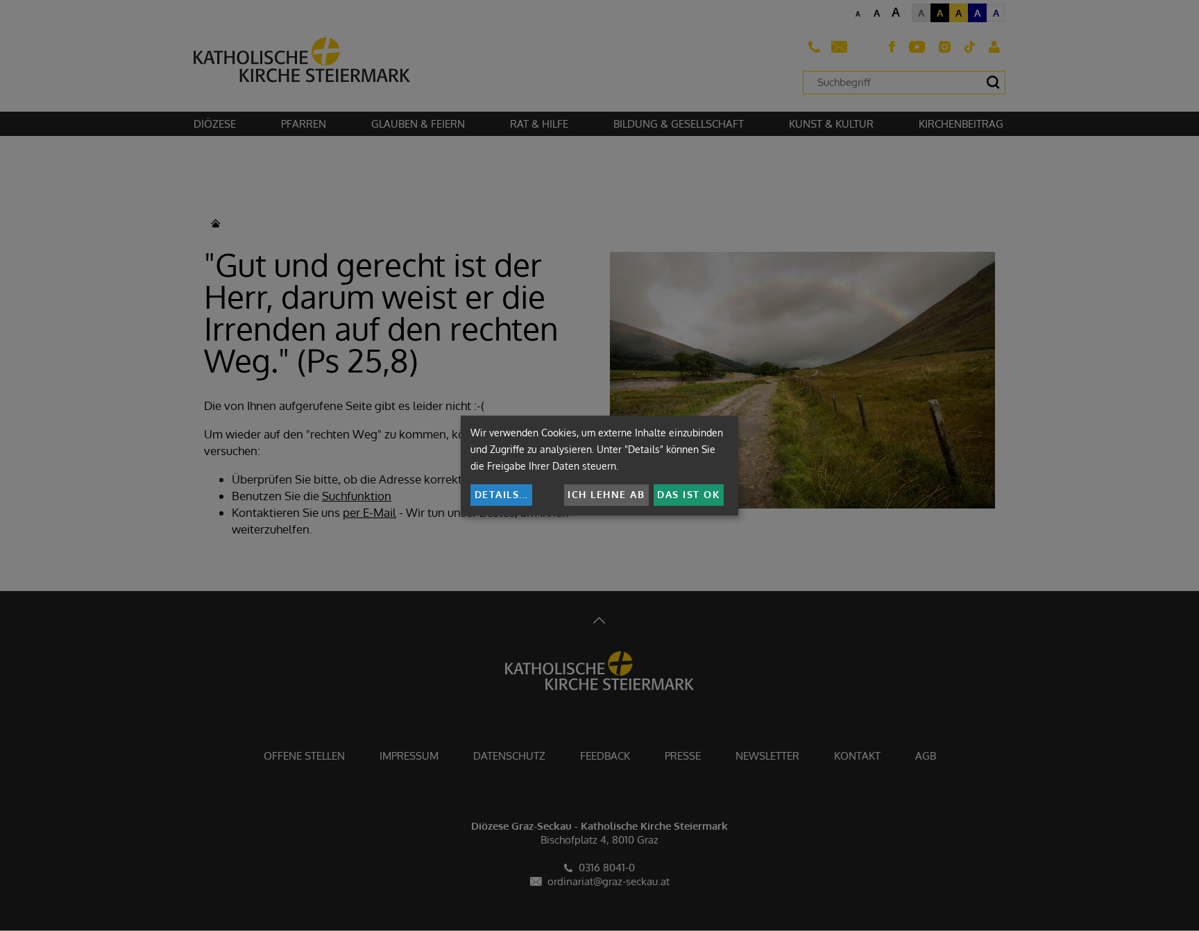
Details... (502, 494)
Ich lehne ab (606, 494)
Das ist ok (688, 494)
